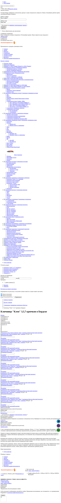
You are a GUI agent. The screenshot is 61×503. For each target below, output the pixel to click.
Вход (5, 1)
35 (17, 269)
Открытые (6, 273)
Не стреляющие (13, 110)
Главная (6, 49)
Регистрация (7, 3)
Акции (5, 50)
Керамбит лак (13, 133)
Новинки (6, 51)
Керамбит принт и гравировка (17, 135)
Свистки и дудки (14, 169)
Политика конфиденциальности (12, 58)
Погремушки (13, 168)
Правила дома (13, 185)
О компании (7, 53)
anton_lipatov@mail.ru (34, 470)
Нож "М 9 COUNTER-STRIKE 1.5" (19, 105)
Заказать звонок (13, 9)
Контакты (6, 57)
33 (14, 271)
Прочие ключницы (14, 187)
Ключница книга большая (10, 269)
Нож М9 (12, 140)
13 (9, 273)
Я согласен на (14, 25)
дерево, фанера (10, 282)
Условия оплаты (8, 55)
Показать (6, 285)
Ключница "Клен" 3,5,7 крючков (12, 267)
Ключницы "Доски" (9, 271)
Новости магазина (7, 294)
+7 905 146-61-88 (5, 482)
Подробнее (3, 338)
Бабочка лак (13, 124)
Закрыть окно (4, 36)
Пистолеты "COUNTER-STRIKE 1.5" (19, 106)
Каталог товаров (5, 61)
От (1, 278)
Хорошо (3, 495)
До (16, 278)
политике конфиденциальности (15, 492)
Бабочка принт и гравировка (17, 125)
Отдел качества (7, 262)
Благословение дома (15, 184)
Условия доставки (8, 54)
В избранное (4, 339)
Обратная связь (4, 480)
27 (16, 270)
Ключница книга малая (9, 270)
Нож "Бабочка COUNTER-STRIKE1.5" (19, 102)
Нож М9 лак (13, 141)
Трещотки (12, 171)
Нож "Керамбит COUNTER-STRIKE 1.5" (20, 104)
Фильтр (2, 315)
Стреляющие (13, 112)
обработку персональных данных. (18, 25)
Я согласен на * (15, 414)
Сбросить (6, 286)
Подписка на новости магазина (9, 289)
